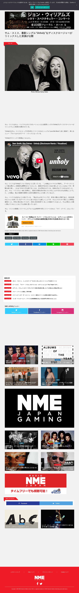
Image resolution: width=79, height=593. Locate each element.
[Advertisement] (39, 108)
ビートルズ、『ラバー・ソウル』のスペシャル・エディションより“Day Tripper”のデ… (35, 284)
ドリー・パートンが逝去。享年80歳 (22, 291)
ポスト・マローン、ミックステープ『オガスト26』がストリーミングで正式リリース (35, 281)
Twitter (57, 503)
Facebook (23, 503)
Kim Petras (17, 238)
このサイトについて (15, 572)
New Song (25, 238)
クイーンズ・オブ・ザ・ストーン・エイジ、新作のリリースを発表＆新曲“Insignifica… (35, 295)
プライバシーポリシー (47, 572)
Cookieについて (64, 572)
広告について (31, 572)
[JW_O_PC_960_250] (39, 20)
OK (32, 7)
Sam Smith (33, 238)
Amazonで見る (27, 223)
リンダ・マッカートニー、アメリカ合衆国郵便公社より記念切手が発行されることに (35, 298)
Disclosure (8, 238)
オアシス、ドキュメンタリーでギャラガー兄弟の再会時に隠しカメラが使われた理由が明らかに (37, 288)
